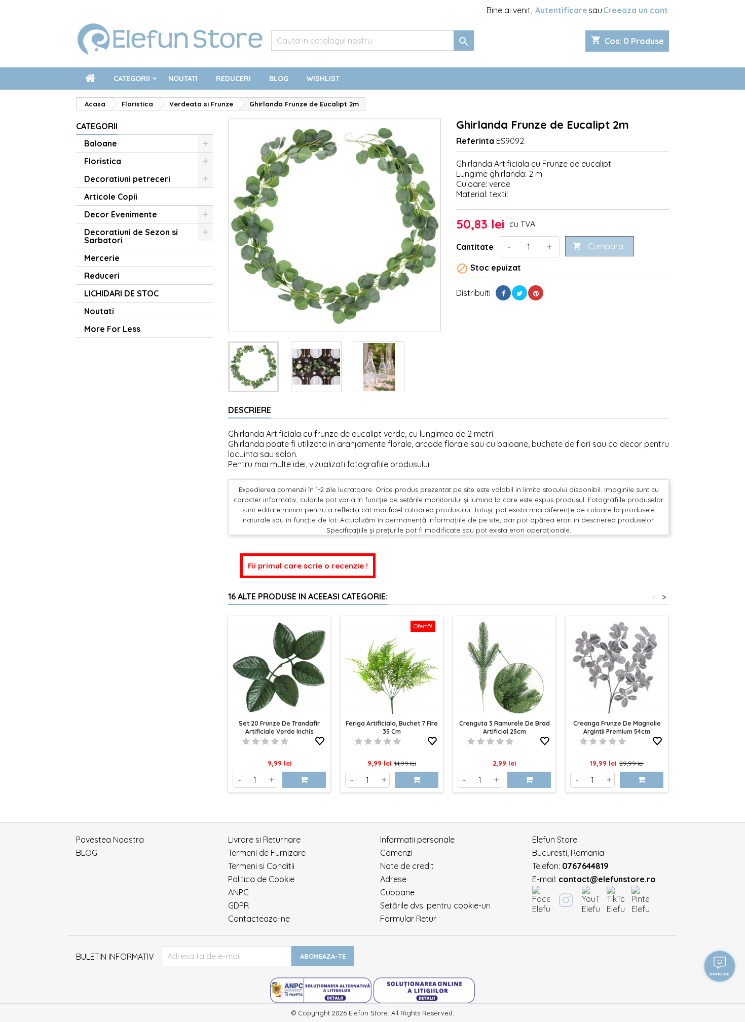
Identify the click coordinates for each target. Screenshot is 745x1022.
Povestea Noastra (110, 840)
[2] (255, 741)
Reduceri (233, 78)
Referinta (475, 141)
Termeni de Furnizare (267, 853)
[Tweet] (519, 292)
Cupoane (397, 892)
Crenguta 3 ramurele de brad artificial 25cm (504, 727)
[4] (275, 741)
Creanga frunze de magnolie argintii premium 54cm (617, 727)
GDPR (238, 905)
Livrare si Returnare (264, 840)
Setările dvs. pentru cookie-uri (435, 905)
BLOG (86, 853)
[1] (246, 741)
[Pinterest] (535, 292)
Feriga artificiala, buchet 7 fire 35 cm (392, 727)
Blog (278, 78)
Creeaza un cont (635, 10)
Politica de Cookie (261, 879)
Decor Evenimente (120, 214)
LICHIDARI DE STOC (121, 293)
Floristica (102, 161)
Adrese (393, 879)
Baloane (100, 143)
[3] (265, 741)
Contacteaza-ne (259, 919)
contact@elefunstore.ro (607, 879)
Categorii (132, 78)
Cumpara (598, 246)
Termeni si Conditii (261, 866)
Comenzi (396, 853)
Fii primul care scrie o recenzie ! (308, 566)
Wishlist (323, 78)
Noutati (183, 78)
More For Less (112, 329)
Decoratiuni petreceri (127, 179)
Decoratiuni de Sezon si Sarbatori (131, 236)
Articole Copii (110, 197)
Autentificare (561, 10)
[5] (284, 741)
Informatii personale (417, 840)
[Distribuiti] (503, 292)
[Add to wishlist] (320, 739)
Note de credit (407, 866)
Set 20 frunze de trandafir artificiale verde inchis (279, 727)
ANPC (238, 892)
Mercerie (102, 258)
